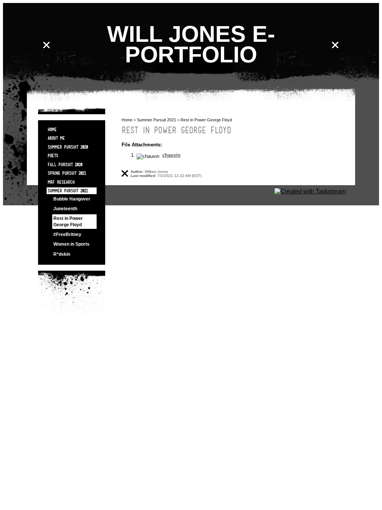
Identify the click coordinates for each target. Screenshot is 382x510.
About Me (56, 138)
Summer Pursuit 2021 (68, 191)
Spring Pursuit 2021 (67, 173)
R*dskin (61, 254)
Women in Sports (71, 244)
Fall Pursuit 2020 (65, 164)
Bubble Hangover (71, 199)
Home (52, 129)
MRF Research (61, 182)
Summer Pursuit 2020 (68, 147)
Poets (53, 155)
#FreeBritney (67, 234)
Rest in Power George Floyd (68, 221)
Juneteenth (65, 208)
